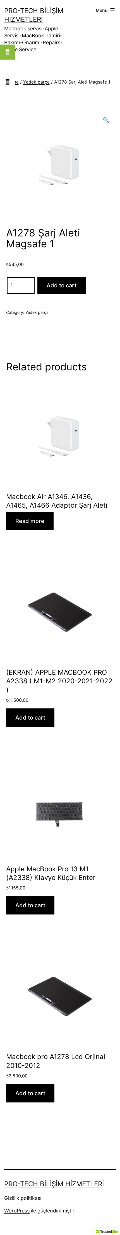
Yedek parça (36, 82)
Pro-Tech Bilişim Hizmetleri (54, 1184)
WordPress (17, 1211)
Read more (29, 521)
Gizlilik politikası (22, 1198)
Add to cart (61, 285)
